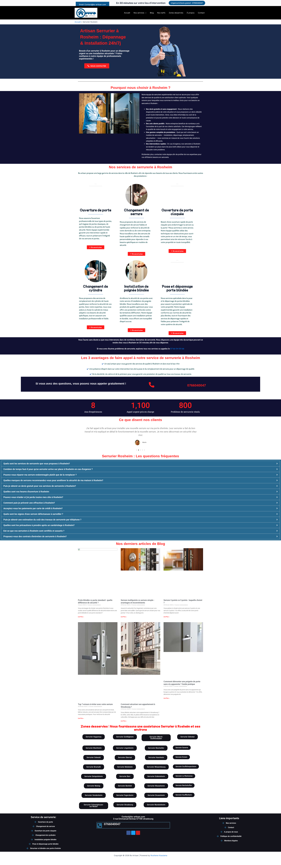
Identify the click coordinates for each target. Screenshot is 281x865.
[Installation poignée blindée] (32, 840)
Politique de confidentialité (230, 836)
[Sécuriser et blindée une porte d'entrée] (27, 848)
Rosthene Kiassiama (159, 855)
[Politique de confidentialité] (218, 836)
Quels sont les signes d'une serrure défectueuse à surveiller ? (33, 514)
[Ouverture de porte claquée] (32, 831)
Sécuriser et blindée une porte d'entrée (45, 848)
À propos (190, 13)
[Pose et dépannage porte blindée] (30, 844)
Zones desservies (176, 13)
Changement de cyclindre (45, 835)
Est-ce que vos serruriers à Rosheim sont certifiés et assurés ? (33, 531)
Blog (152, 13)
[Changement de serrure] (33, 826)
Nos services (231, 823)
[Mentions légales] (221, 841)
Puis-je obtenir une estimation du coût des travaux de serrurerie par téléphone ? (42, 519)
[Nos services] (223, 823)
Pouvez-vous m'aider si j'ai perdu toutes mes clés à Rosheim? (33, 497)
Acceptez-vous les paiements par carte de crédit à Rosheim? (33, 508)
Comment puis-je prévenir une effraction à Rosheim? (29, 502)
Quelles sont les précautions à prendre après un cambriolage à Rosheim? (39, 525)
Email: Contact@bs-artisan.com (92, 4)
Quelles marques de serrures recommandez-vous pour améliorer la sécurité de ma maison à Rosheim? (53, 480)
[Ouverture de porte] (35, 822)
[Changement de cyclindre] (33, 835)
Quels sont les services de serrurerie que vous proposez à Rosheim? (36, 463)
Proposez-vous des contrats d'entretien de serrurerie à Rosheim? (35, 536)
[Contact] (225, 827)
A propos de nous (231, 832)
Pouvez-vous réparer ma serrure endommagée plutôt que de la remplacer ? (40, 474)
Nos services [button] (139, 13)
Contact (201, 13)
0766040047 (196, 385)
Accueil (127, 13)
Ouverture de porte (45, 822)
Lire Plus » (81, 617)
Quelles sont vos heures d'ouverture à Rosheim (26, 491)
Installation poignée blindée (45, 840)
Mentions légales (231, 841)
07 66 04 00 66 (177, 348)
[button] (187, 3)
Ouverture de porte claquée (45, 831)
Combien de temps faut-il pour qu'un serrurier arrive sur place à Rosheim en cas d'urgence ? (48, 469)
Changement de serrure (45, 826)
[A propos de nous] (221, 832)
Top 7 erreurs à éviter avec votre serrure (95, 704)
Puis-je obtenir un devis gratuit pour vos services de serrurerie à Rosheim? (39, 486)
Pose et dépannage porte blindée (45, 844)
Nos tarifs (161, 13)
